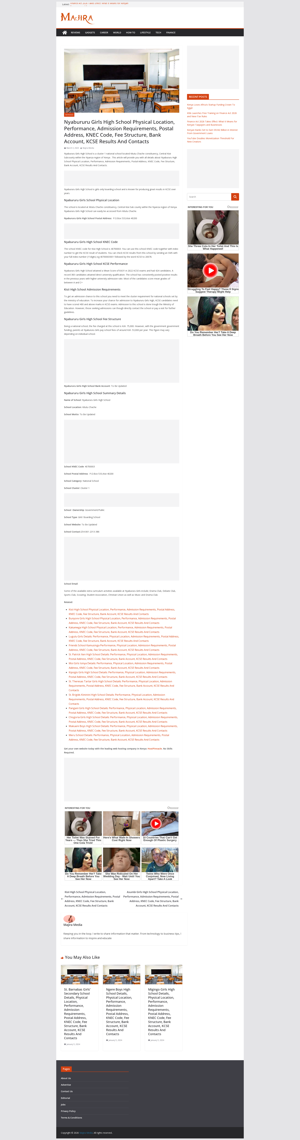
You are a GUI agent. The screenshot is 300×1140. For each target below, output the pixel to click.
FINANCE (170, 32)
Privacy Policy (68, 1111)
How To (130, 32)
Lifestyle (145, 32)
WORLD (117, 32)
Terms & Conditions (71, 1117)
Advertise (66, 1084)
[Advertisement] (121, 178)
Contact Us (67, 1091)
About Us (66, 1078)
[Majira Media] (64, 32)
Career (104, 32)
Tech (158, 32)
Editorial (65, 1098)
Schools (69, 115)
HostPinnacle (155, 748)
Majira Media (88, 148)
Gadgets (90, 32)
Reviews (75, 32)
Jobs (63, 1104)
